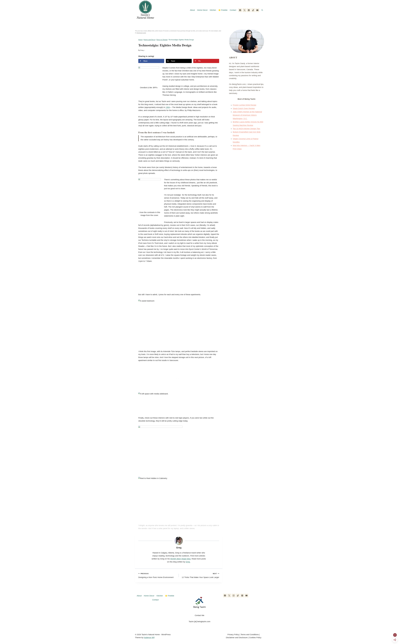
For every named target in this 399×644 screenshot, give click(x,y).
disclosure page (141, 33)
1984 (168, 107)
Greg (142, 50)
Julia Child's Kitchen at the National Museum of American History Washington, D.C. (247, 115)
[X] (244, 10)
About (192, 10)
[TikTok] (253, 10)
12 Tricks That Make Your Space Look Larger (200, 575)
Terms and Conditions (250, 634)
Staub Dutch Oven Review (244, 108)
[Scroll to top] (393, 631)
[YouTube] (257, 10)
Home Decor (202, 10)
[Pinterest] (249, 10)
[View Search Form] (262, 10)
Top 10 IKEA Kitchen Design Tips (246, 129)
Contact (233, 10)
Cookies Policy (255, 638)
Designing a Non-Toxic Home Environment (156, 575)
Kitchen (213, 10)
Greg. (188, 562)
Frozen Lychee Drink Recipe (244, 105)
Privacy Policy (233, 634)
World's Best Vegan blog (180, 559)
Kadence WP (149, 638)
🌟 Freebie (222, 10)
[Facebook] (240, 10)
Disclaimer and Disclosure (237, 638)
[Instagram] (233, 595)
